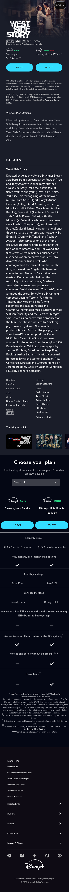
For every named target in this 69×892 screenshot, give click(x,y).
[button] (34, 804)
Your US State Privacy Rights (18, 779)
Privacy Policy (12, 767)
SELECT (20, 67)
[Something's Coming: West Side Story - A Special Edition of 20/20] (19, 441)
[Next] (63, 441)
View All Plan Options (18, 112)
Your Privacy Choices (15, 791)
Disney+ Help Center (35, 729)
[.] (9, 855)
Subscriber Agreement (16, 785)
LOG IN (60, 5)
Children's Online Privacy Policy (19, 773)
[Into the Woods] (49, 441)
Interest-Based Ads (14, 797)
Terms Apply (15, 694)
